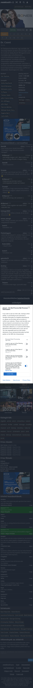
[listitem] (16, 339)
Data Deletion (6, 380)
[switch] (26, 344)
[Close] (29, 308)
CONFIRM (10, 374)
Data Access (16, 380)
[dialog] (16, 344)
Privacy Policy (26, 380)
